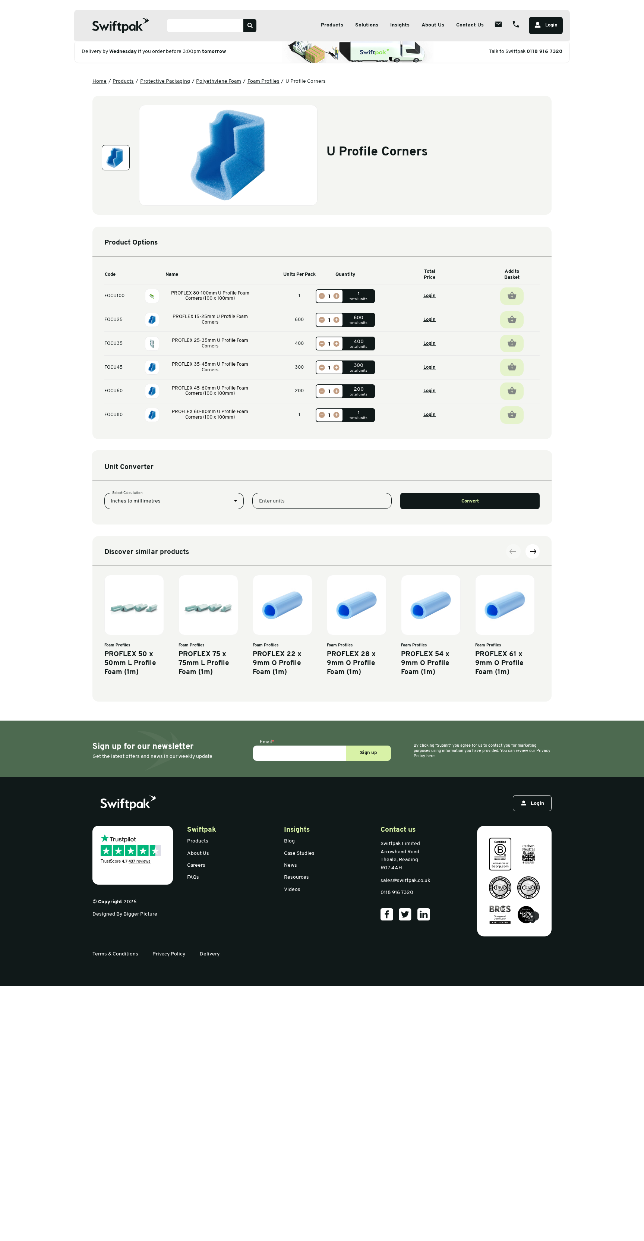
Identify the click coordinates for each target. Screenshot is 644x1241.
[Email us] (498, 24)
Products (332, 25)
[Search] (249, 25)
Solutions (366, 25)
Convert (470, 501)
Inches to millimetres (136, 501)
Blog (289, 841)
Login (429, 295)
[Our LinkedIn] (423, 914)
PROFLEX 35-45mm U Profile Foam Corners (210, 367)
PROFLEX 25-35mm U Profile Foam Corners (210, 343)
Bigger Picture (140, 914)
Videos (292, 889)
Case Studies (299, 853)
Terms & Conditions (115, 954)
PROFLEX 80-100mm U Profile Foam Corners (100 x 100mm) (210, 296)
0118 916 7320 (544, 51)
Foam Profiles (263, 81)
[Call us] (515, 24)
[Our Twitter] (405, 914)
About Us (433, 25)
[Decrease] (322, 296)
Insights (400, 25)
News (290, 865)
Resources (296, 877)
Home (99, 81)
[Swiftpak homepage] (128, 803)
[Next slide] (532, 551)
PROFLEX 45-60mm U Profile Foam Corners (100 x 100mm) (210, 391)
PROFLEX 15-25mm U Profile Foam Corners (210, 319)
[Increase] (336, 296)
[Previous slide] (513, 551)
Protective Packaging (165, 81)
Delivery (210, 954)
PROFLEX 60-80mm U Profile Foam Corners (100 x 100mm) (210, 414)
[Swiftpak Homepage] (120, 25)
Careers (196, 865)
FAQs (193, 877)
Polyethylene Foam (218, 81)
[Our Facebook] (387, 914)
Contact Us (470, 25)
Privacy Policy (168, 954)
